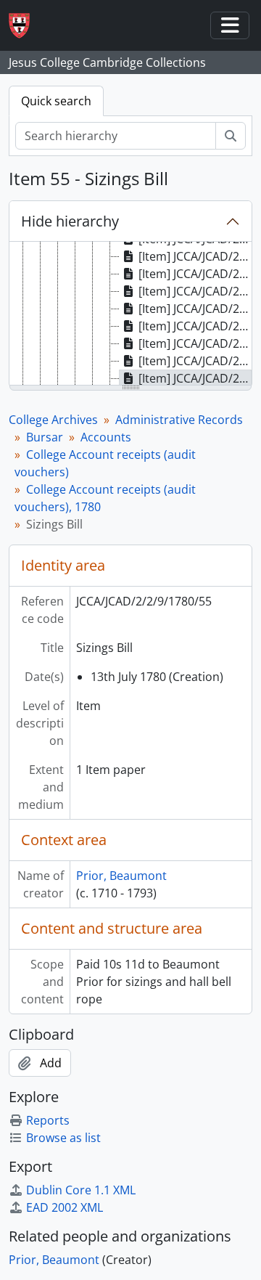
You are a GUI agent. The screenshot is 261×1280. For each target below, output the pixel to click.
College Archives (53, 420)
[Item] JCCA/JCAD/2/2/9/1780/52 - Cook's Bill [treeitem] (195, 326)
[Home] (25, 25)
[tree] (130, 314)
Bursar (44, 437)
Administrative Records (179, 420)
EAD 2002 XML (64, 1207)
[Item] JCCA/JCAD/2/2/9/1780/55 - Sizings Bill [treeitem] (195, 378)
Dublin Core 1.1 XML (81, 1190)
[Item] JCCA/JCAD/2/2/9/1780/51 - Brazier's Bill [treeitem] (195, 309)
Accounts (105, 437)
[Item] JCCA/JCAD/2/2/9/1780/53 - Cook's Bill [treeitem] (195, 343)
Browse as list (63, 1138)
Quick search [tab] (56, 101)
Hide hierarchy (70, 221)
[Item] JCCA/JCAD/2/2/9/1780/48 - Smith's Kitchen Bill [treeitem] (195, 256)
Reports (48, 1120)
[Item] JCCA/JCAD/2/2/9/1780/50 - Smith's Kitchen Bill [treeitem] (195, 291)
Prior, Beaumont (121, 876)
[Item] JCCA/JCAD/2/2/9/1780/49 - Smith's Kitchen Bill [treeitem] (195, 274)
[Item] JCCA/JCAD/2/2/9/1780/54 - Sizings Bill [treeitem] (195, 361)
